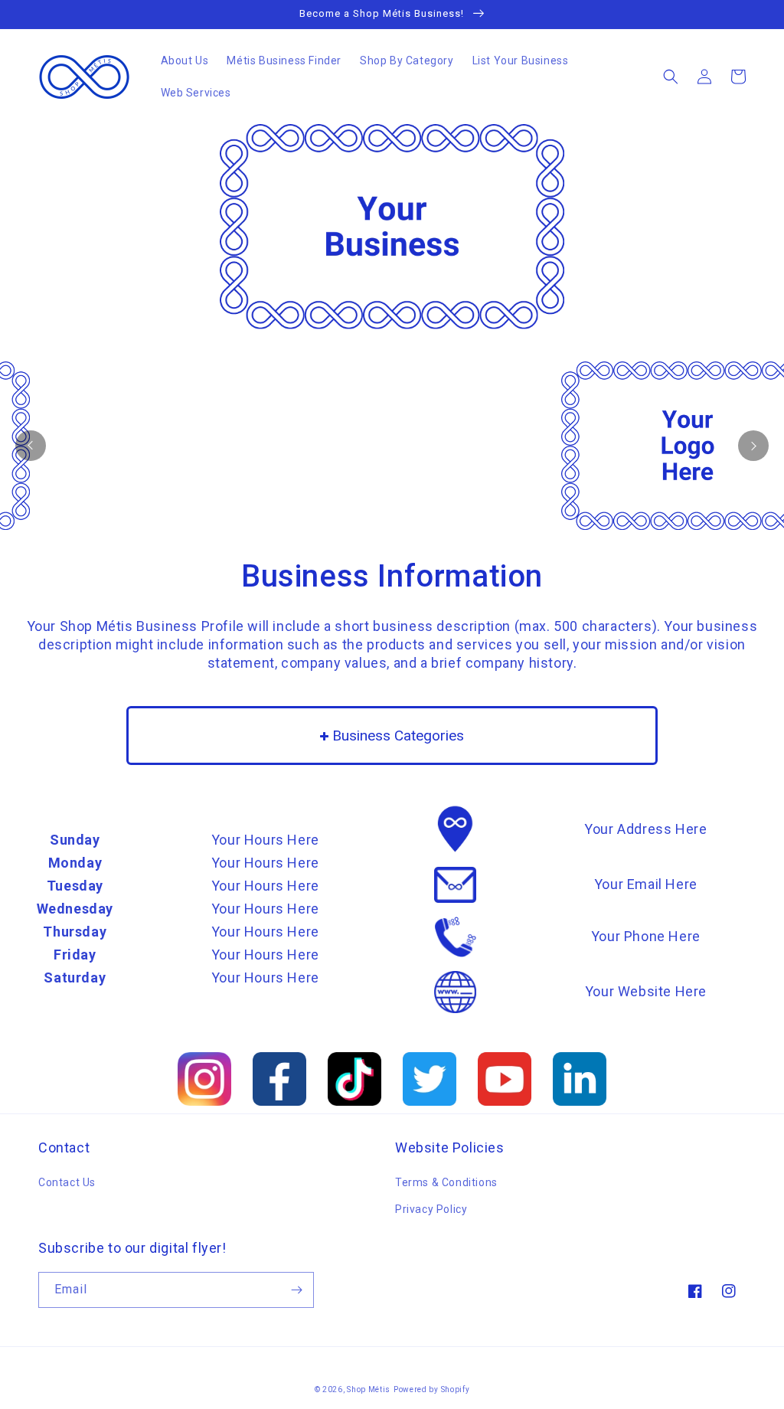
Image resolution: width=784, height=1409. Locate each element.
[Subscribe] (296, 1290)
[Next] (753, 445)
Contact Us (67, 1182)
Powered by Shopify (432, 1389)
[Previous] (30, 445)
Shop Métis (368, 1389)
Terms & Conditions (446, 1182)
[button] (671, 76)
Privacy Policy (431, 1209)
